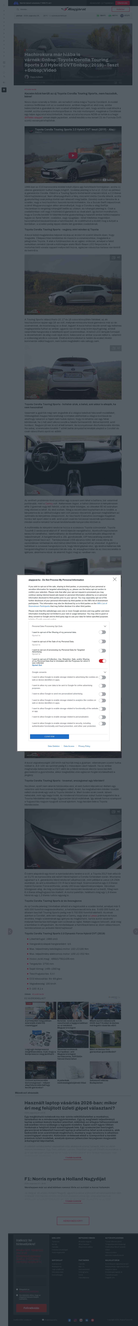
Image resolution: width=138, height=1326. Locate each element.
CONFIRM (50, 737)
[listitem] (69, 626)
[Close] (115, 580)
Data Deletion (54, 746)
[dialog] (69, 663)
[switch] (102, 632)
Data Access (69, 746)
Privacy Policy (84, 746)
